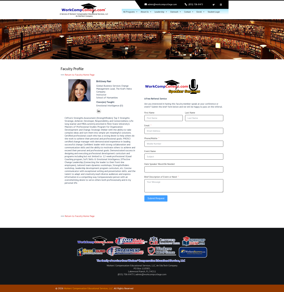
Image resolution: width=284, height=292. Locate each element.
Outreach (174, 11)
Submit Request (155, 198)
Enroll (199, 11)
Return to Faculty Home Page (80, 74)
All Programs (129, 11)
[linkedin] (220, 5)
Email (147, 125)
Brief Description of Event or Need (160, 176)
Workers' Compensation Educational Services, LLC (88, 288)
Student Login (214, 11)
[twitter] (213, 5)
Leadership (159, 11)
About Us (145, 11)
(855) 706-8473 (195, 4)
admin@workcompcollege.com (162, 4)
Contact (187, 11)
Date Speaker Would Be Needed (159, 164)
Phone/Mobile (150, 138)
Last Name (190, 112)
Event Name (150, 151)
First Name (149, 112)
